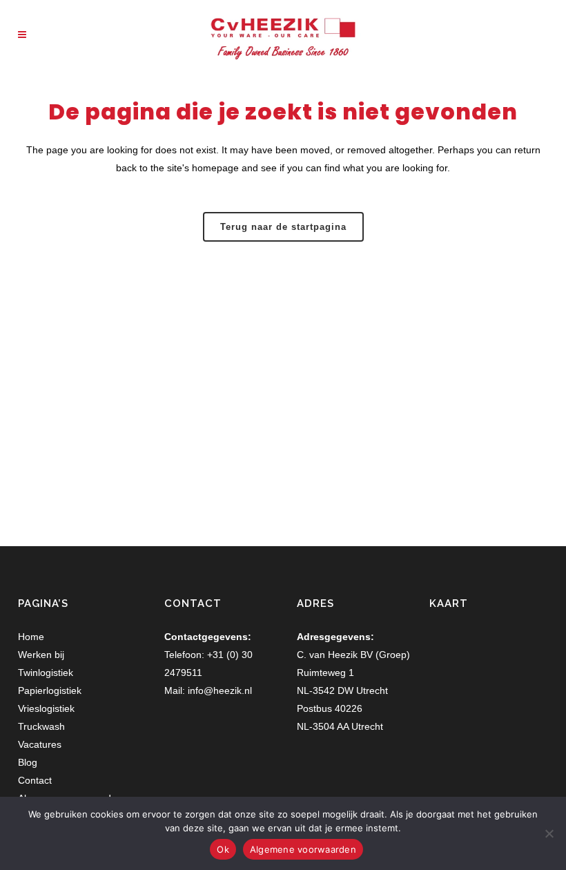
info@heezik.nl (220, 690)
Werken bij (41, 654)
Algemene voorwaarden (303, 849)
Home (31, 636)
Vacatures (39, 744)
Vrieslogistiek (46, 708)
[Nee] (549, 833)
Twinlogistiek (45, 672)
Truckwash (41, 726)
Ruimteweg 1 (325, 672)
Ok (223, 849)
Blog (27, 762)
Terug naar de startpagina (283, 227)
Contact (35, 780)
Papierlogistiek (49, 690)
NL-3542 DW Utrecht (342, 690)
